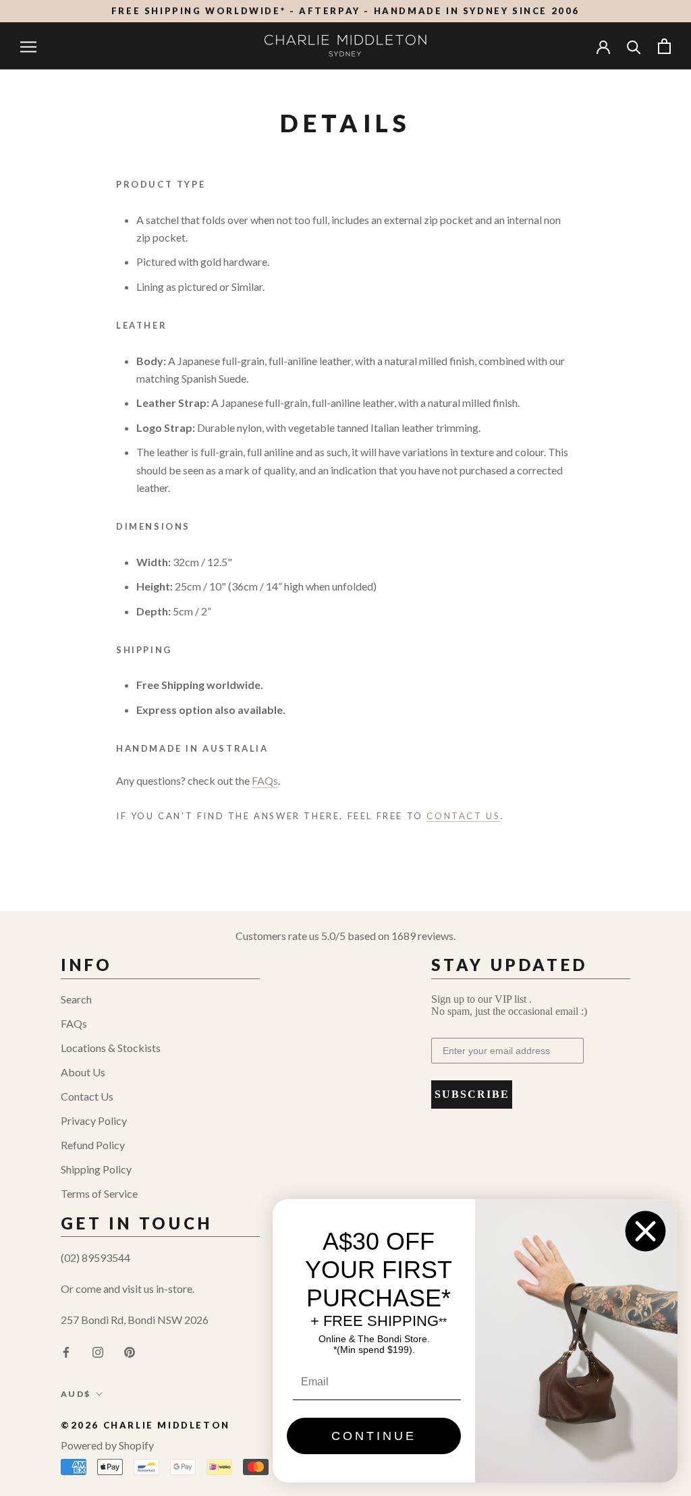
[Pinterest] (129, 1351)
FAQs (74, 1023)
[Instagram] (97, 1351)
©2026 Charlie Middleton (145, 1425)
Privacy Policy (94, 1120)
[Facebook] (66, 1351)
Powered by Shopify (107, 1445)
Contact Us (87, 1096)
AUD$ (76, 1394)
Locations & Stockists (111, 1047)
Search (76, 999)
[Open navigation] (28, 46)
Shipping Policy (96, 1169)
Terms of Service (99, 1193)
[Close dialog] (645, 1231)
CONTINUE (373, 1436)
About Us (83, 1071)
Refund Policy (93, 1144)
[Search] (634, 46)
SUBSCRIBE (472, 1094)
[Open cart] (664, 46)
